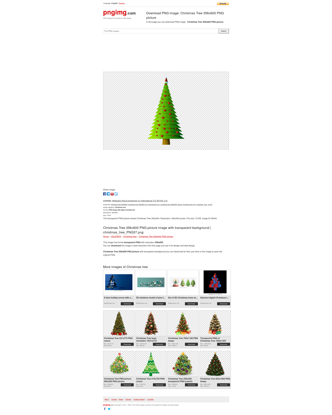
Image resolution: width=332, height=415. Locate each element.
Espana (122, 3)
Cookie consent (139, 399)
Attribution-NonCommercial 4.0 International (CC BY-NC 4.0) (140, 200)
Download (127, 304)
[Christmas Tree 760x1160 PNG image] (183, 323)
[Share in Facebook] (104, 193)
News (121, 399)
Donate (128, 399)
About (107, 399)
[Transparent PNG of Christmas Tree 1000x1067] (215, 323)
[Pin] (112, 193)
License (114, 399)
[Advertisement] (166, 53)
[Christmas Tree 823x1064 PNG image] (215, 364)
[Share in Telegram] (108, 193)
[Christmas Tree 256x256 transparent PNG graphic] (183, 364)
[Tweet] (115, 193)
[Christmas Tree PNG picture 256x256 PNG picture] (118, 364)
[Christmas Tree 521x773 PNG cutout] (118, 323)
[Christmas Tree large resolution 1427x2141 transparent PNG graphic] (151, 323)
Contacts (150, 399)
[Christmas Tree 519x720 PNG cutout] (151, 364)
